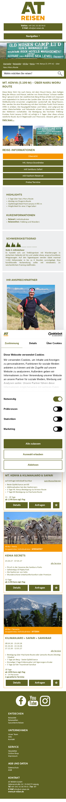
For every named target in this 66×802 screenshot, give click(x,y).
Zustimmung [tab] (12, 343)
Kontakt (11, 739)
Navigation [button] (32, 36)
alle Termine (56, 563)
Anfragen (40, 505)
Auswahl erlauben (33, 454)
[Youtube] (33, 701)
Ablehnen (33, 464)
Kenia (32, 64)
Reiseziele (17, 64)
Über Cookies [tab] (54, 343)
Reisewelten (13, 720)
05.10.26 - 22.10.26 (13, 646)
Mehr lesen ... (8, 120)
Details (17, 505)
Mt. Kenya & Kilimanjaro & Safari (29, 475)
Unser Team (13, 734)
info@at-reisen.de (36, 28)
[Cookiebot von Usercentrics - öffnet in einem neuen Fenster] (48, 334)
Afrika (25, 64)
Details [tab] (33, 343)
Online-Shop (13, 753)
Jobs (10, 737)
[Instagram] (45, 701)
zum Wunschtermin (52, 481)
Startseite (7, 64)
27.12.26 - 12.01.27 (13, 648)
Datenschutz (13, 768)
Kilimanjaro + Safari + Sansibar (28, 638)
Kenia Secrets (15, 555)
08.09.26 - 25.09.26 (13, 643)
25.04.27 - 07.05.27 (13, 561)
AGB (10, 770)
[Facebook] (21, 701)
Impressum (12, 756)
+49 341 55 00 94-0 (36, 26)
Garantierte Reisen (16, 723)
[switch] (57, 409)
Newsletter (12, 751)
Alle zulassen (33, 443)
